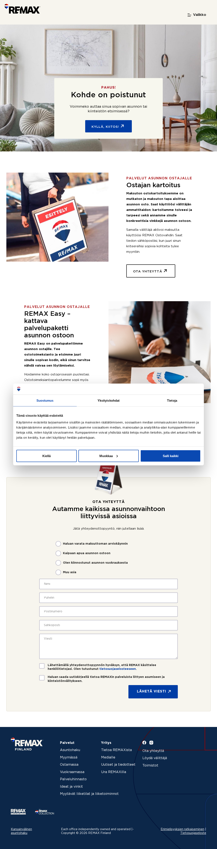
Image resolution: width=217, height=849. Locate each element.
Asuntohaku (70, 750)
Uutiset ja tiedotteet (118, 764)
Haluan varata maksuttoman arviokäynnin (95, 544)
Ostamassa (69, 764)
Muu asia (69, 572)
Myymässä (68, 757)
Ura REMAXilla (113, 772)
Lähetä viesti (151, 691)
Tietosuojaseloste (193, 833)
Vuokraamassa (72, 772)
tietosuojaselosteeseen (117, 669)
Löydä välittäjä (154, 758)
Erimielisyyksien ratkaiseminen (182, 829)
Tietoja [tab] (172, 400)
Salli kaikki (170, 455)
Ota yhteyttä (153, 751)
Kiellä (46, 455)
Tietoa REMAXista (116, 750)
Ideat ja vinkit (71, 786)
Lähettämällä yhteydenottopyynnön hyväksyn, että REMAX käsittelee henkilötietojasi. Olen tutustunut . (102, 667)
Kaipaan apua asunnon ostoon (86, 553)
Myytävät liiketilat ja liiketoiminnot (89, 793)
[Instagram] (151, 743)
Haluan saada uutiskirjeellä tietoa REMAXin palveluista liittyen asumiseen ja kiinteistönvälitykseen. (106, 679)
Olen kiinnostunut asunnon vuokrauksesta (95, 563)
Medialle (108, 757)
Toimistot (150, 765)
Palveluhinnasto (73, 779)
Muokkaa (106, 455)
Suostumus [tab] (45, 400)
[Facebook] (144, 743)
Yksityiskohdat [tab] (108, 400)
